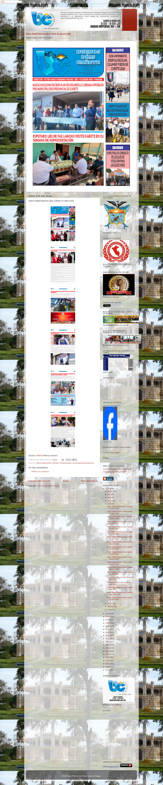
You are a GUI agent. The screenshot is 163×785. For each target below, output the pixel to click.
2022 (108, 623)
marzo (110, 603)
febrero (110, 606)
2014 (108, 648)
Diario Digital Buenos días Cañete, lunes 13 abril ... (120, 568)
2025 (108, 614)
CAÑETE (38, 456)
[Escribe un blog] (69, 460)
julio (109, 494)
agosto (110, 491)
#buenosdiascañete (44, 463)
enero (110, 610)
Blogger (98, 776)
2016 (108, 642)
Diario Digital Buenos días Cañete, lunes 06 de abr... (120, 593)
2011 (108, 657)
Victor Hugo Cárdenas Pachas (112, 405)
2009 (108, 664)
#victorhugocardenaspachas (83, 463)
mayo (110, 501)
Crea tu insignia (107, 442)
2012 (108, 654)
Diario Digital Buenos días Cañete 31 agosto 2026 (48, 34)
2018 (108, 635)
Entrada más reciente (39, 481)
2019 (108, 632)
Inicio (65, 481)
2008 (108, 667)
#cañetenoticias (65, 463)
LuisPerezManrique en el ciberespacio (117, 469)
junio (110, 497)
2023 (108, 620)
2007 (108, 670)
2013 (108, 651)
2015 (108, 645)
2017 (108, 638)
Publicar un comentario (40, 471)
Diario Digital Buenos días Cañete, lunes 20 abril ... (120, 543)
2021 (108, 626)
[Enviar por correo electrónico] (67, 460)
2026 (108, 488)
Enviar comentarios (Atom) (49, 486)
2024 (108, 617)
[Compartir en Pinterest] (76, 460)
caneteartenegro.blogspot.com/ (115, 472)
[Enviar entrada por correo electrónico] (62, 460)
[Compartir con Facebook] (73, 460)
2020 (108, 629)
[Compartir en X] (71, 460)
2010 (108, 661)
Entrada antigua (89, 481)
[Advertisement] (113, 748)
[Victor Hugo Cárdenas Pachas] (110, 439)
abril (109, 504)
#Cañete (55, 463)
